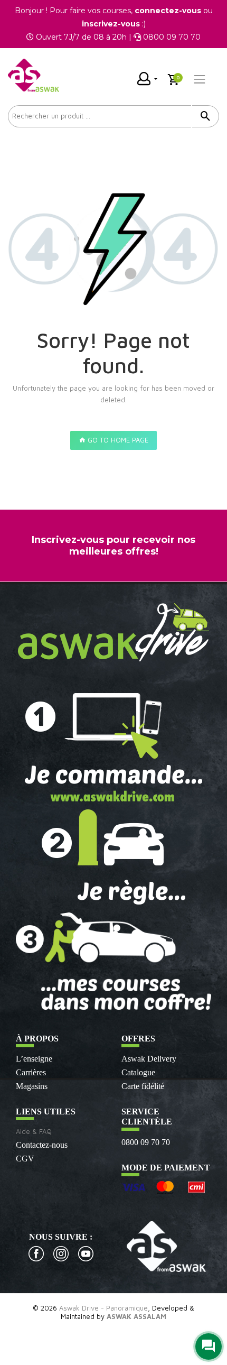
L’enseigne (34, 1058)
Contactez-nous (42, 1144)
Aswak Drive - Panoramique (103, 1308)
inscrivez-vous (111, 24)
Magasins (32, 1086)
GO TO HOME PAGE (117, 440)
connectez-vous (168, 10)
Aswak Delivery (148, 1058)
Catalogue (138, 1072)
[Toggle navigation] (199, 79)
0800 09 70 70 (145, 1142)
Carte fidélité (142, 1086)
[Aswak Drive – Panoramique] (33, 75)
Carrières (31, 1072)
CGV (25, 1158)
